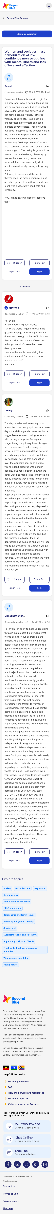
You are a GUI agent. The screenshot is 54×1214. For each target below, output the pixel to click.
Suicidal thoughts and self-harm (20, 935)
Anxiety (7, 888)
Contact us (9, 1186)
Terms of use (10, 1193)
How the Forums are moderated (26, 1092)
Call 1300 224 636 (27, 1124)
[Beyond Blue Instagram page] (26, 1165)
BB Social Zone (22, 888)
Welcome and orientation (16, 958)
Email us (21, 1151)
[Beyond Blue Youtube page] (17, 1165)
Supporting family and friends (18, 941)
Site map (8, 1208)
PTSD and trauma (12, 908)
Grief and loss (10, 895)
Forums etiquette (18, 1098)
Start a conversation (27, 34)
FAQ (10, 1087)
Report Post (14, 271)
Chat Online (24, 1137)
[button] (8, 263)
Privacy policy (11, 1201)
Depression (40, 888)
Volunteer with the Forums (23, 1104)
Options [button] (49, 18)
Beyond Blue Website (14, 999)
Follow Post (39, 263)
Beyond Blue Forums (11, 6)
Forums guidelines (18, 1081)
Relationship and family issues (19, 915)
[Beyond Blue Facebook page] (8, 1165)
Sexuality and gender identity (18, 921)
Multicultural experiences (16, 901)
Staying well (9, 928)
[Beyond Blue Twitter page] (35, 1165)
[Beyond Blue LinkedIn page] (45, 1165)
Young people (10, 964)
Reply (39, 271)
